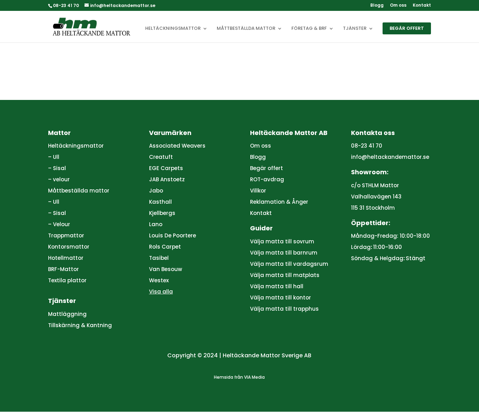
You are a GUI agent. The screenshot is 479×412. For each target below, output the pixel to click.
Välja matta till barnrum (283, 252)
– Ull (53, 157)
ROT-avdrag (267, 179)
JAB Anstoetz (167, 179)
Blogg (377, 5)
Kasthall (160, 201)
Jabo (156, 190)
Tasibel (159, 258)
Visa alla (161, 291)
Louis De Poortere (172, 235)
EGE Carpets (166, 168)
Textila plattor (67, 280)
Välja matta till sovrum (282, 241)
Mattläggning (67, 314)
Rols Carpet (165, 246)
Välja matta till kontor (280, 297)
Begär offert (407, 28)
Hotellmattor (65, 258)
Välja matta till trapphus (284, 308)
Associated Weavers (177, 145)
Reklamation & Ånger (279, 201)
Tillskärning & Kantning (80, 325)
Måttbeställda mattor (246, 29)
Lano (155, 224)
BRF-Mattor (63, 269)
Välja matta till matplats (284, 275)
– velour (59, 179)
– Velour (59, 224)
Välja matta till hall (276, 286)
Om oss (398, 5)
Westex (159, 280)
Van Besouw (165, 269)
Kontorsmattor (68, 246)
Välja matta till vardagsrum (289, 264)
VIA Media (254, 377)
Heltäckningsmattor (173, 29)
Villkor (258, 190)
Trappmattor (66, 235)
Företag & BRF (309, 29)
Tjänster (354, 29)
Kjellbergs (162, 213)
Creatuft (161, 157)
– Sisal (57, 168)
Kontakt (422, 5)
